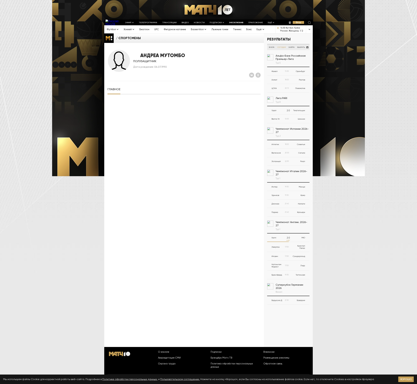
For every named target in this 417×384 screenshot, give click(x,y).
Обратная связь (272, 363)
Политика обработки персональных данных (232, 365)
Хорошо (406, 379)
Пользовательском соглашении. (180, 379)
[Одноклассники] (258, 75)
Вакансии (268, 351)
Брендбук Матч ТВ (221, 357)
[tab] (114, 89)
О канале (163, 351)
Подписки (216, 351)
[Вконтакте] (251, 75)
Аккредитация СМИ (169, 357)
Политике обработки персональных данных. (130, 379)
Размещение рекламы (276, 357)
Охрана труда (166, 363)
